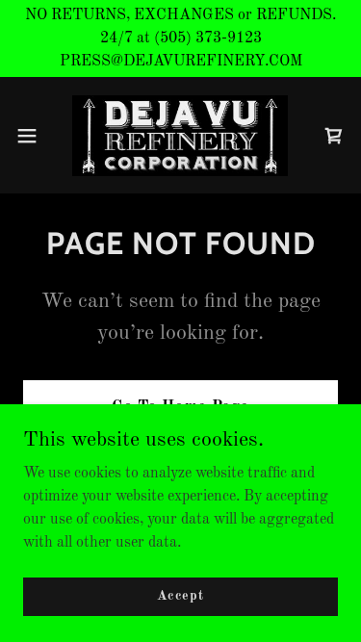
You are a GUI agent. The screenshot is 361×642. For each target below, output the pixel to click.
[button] (34, 135)
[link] (180, 135)
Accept (180, 596)
